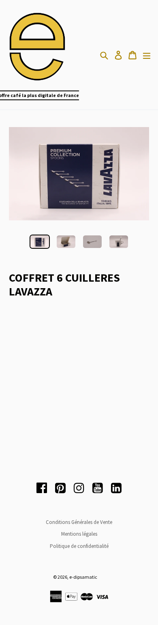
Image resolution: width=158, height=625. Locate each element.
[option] (39, 242)
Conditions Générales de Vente (79, 522)
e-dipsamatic (83, 577)
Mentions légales (79, 533)
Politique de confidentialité (79, 546)
